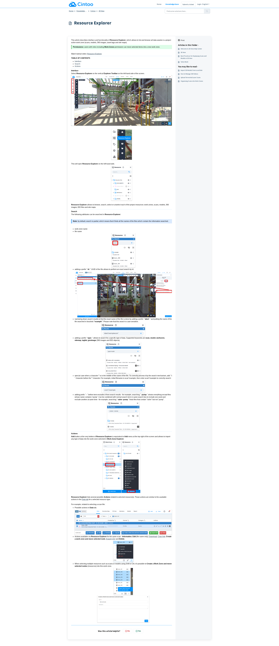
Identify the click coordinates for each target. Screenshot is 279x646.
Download (153, 536)
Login (199, 4)
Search (77, 64)
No (129, 631)
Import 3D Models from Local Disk (191, 70)
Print (183, 40)
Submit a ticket (188, 4)
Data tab (85, 499)
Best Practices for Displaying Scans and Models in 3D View (194, 57)
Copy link (161, 536)
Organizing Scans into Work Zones (192, 81)
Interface (78, 61)
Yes (139, 631)
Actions (77, 66)
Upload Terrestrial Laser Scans (191, 77)
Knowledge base (172, 4)
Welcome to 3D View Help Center (191, 49)
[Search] (207, 11)
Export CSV (110, 539)
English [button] (205, 4)
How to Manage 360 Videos (189, 74)
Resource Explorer (94, 54)
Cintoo (93, 11)
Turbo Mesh (184, 62)
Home (159, 4)
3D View (101, 11)
